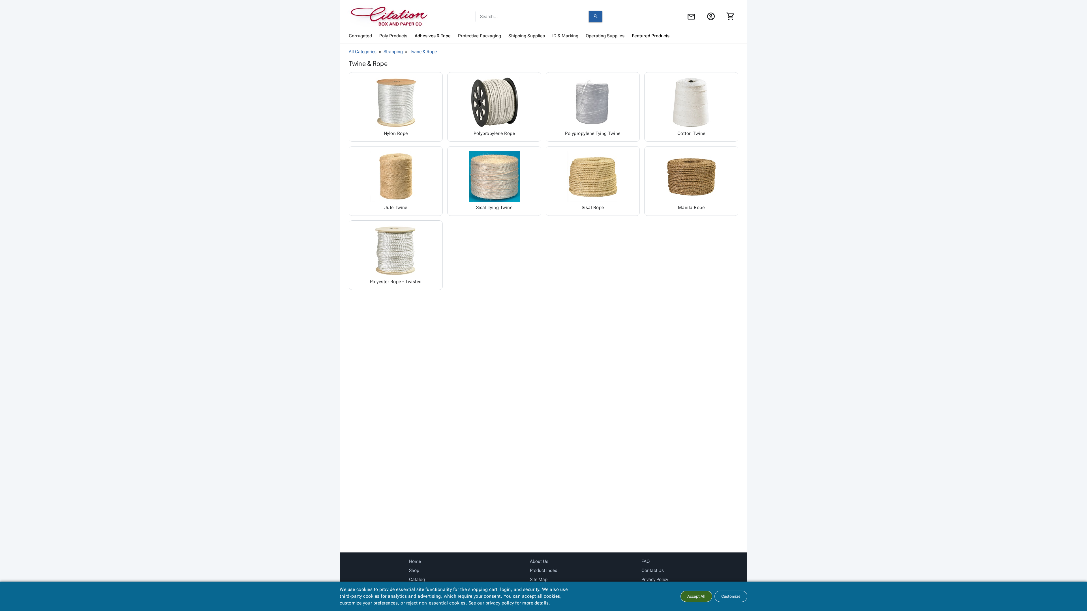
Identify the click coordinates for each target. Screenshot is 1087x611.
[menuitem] (360, 36)
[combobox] (532, 16)
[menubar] (543, 36)
